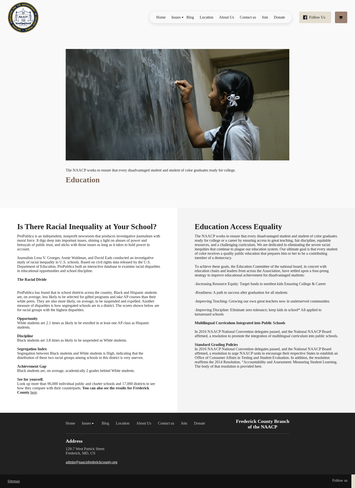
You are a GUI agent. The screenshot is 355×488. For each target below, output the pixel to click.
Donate (279, 17)
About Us (226, 17)
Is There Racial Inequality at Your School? (87, 226)
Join (265, 17)
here (33, 392)
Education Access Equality (238, 226)
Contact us (248, 17)
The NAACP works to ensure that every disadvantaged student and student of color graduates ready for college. (151, 170)
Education (83, 179)
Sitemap (13, 481)
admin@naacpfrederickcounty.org (91, 462)
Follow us (340, 480)
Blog (190, 17)
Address (74, 441)
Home (161, 17)
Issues (176, 17)
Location (206, 17)
